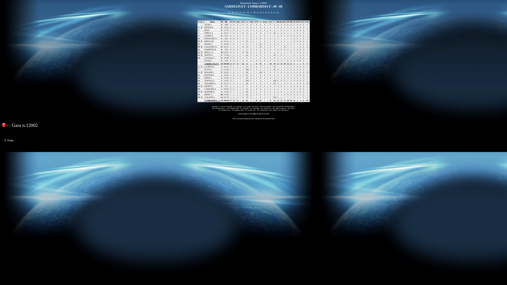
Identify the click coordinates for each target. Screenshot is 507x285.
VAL (307, 22)
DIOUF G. (209, 94)
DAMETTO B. (211, 49)
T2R (237, 22)
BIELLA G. (209, 52)
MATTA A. (209, 55)
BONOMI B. (210, 92)
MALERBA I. (210, 83)
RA (281, 22)
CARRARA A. (210, 89)
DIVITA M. (209, 27)
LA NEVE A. (210, 67)
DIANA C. (209, 44)
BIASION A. (210, 75)
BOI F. (207, 30)
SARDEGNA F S (212, 64)
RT (284, 22)
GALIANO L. (210, 97)
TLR (265, 22)
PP (288, 22)
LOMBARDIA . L (212, 100)
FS (234, 22)
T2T (243, 22)
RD (278, 22)
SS (300, 22)
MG (226, 22)
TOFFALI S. (210, 81)
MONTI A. (209, 86)
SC (303, 22)
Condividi (8, 133)
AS (294, 22)
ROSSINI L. (210, 72)
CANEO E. (209, 36)
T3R (251, 22)
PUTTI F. (208, 69)
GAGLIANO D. (211, 47)
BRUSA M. (209, 41)
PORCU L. (209, 33)
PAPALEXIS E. (211, 38)
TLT (271, 22)
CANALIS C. (210, 58)
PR (291, 22)
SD (297, 22)
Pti (222, 22)
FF (231, 22)
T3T (256, 22)
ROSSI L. (209, 78)
